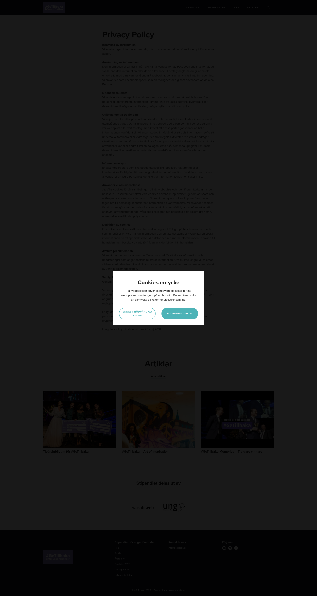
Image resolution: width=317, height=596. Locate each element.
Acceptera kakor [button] (180, 313)
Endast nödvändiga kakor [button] (137, 313)
